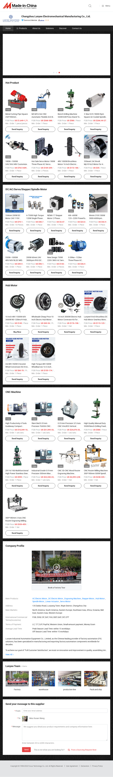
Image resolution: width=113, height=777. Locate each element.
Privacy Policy (97, 747)
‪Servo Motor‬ (65, 582)
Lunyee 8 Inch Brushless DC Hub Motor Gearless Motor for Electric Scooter (95, 300)
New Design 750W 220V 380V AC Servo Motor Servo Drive (56, 241)
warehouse (43, 670)
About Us (36, 28)
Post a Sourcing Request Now (82, 730)
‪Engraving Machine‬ (72, 579)
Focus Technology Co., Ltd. (38, 747)
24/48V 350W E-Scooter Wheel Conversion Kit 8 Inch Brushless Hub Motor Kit (17, 348)
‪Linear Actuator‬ (52, 582)
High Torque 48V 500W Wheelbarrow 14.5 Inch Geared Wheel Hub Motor (42, 348)
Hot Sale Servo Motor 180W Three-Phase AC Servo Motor (43, 145)
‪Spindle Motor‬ (38, 582)
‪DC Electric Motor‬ (55, 579)
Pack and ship (96, 670)
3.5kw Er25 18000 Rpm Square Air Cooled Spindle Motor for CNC (95, 98)
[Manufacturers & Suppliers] (20, 5)
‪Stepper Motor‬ (88, 579)
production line (69, 670)
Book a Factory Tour (56, 568)
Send (26, 730)
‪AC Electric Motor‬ (39, 579)
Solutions (50, 28)
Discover (63, 28)
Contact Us (77, 28)
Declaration (85, 747)
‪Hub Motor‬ (100, 579)
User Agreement (72, 747)
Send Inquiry (17, 110)
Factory (17, 670)
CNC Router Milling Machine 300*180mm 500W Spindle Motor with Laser (96, 454)
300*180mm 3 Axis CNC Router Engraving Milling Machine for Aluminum (15, 501)
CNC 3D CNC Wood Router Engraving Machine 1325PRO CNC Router (69, 454)
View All (9, 635)
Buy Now (17, 313)
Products (23, 28)
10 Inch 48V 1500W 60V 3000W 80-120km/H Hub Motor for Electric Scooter (16, 300)
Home (8, 28)
